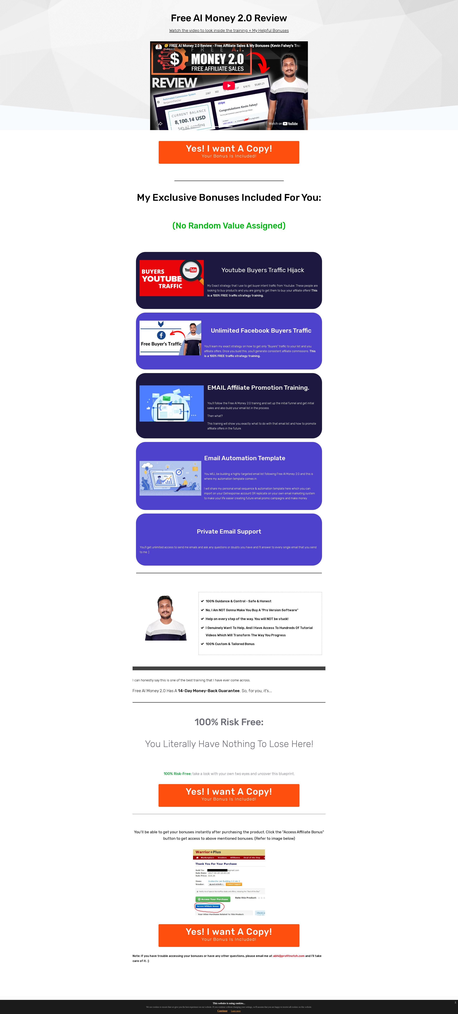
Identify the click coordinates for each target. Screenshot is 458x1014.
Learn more (236, 1011)
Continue (222, 1011)
